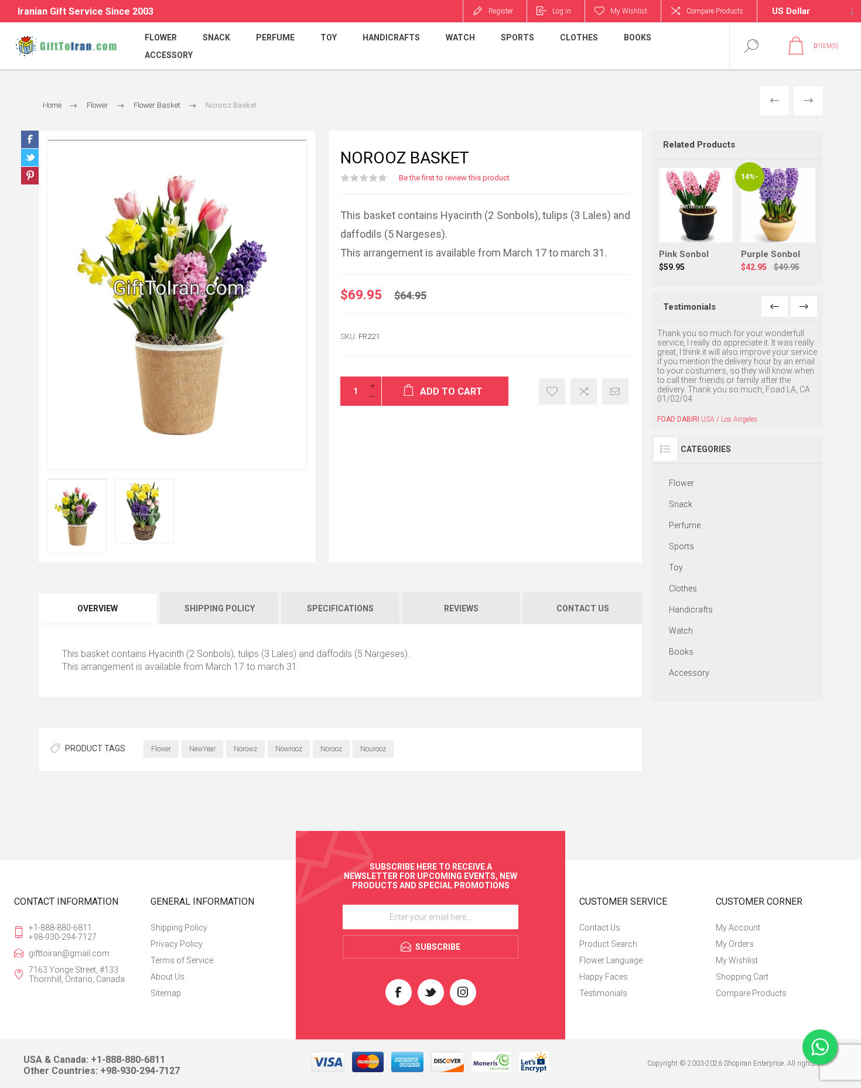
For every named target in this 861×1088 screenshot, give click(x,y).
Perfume (685, 525)
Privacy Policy (177, 944)
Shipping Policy (179, 927)
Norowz (245, 749)
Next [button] (804, 306)
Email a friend (615, 391)
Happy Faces (603, 976)
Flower (161, 749)
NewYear (202, 749)
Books (681, 651)
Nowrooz (288, 749)
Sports (681, 546)
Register (500, 11)
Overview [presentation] (97, 608)
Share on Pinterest (30, 175)
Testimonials (603, 993)
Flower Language (611, 960)
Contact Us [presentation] (582, 608)
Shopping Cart (742, 976)
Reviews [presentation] (461, 608)
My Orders (735, 944)
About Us (167, 976)
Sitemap (166, 993)
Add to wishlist (552, 391)
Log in (561, 11)
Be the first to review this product (454, 177)
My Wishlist (737, 960)
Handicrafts (691, 609)
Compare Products (714, 11)
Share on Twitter (30, 157)
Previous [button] (774, 306)
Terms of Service (182, 960)
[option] (77, 516)
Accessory (689, 673)
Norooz (331, 749)
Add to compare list (583, 391)
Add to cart (707, 213)
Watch (681, 630)
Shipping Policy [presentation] (219, 608)
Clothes (683, 588)
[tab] (98, 608)
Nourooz (373, 749)
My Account (738, 927)
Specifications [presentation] (340, 608)
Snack (680, 504)
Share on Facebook (30, 139)
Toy (676, 567)
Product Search (608, 944)
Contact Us (599, 927)
